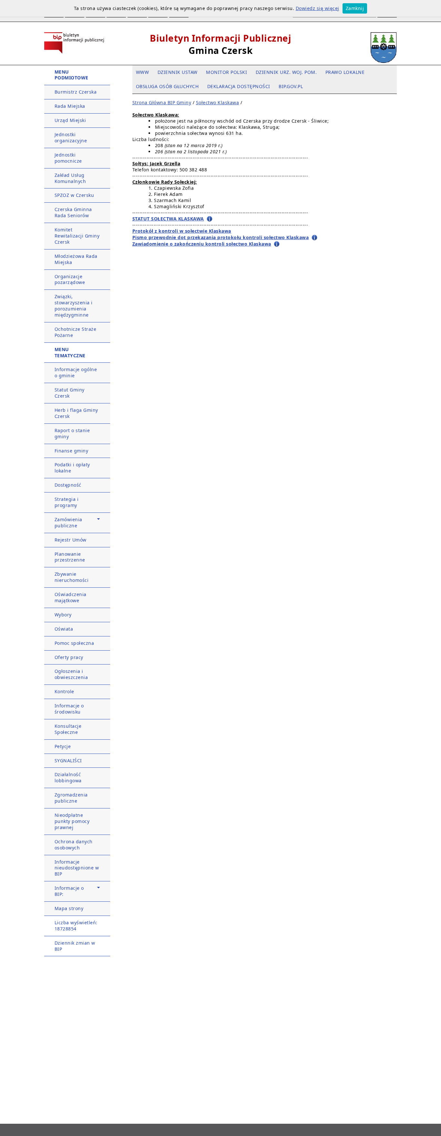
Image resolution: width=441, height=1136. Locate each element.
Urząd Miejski (70, 120)
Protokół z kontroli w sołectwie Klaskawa (181, 231)
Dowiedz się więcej (317, 8)
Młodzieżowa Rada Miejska (76, 259)
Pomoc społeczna (74, 643)
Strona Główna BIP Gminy (161, 102)
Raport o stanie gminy (72, 433)
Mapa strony (69, 908)
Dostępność (68, 485)
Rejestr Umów (71, 540)
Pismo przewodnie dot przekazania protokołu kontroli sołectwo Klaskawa (220, 237)
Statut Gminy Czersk (70, 393)
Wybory (63, 615)
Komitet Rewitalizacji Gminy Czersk (77, 236)
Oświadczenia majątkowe (71, 597)
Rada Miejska (70, 106)
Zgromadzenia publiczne (71, 798)
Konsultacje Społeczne (68, 729)
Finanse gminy (71, 451)
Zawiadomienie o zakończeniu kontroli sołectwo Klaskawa (201, 244)
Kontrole (64, 691)
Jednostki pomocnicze (68, 158)
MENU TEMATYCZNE (70, 352)
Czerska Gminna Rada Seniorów (73, 212)
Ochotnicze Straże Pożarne (76, 332)
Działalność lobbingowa (68, 777)
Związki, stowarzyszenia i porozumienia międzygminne (74, 305)
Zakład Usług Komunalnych (70, 178)
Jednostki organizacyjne (71, 137)
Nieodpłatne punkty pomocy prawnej (72, 821)
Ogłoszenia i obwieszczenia (71, 674)
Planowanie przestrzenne (70, 557)
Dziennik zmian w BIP (75, 946)
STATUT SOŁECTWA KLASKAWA (168, 219)
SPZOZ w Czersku (74, 195)
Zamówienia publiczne (68, 522)
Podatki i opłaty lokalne (72, 468)
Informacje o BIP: (69, 891)
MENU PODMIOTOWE (71, 75)
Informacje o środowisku (69, 709)
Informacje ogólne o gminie (76, 372)
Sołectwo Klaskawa (217, 102)
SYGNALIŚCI (68, 760)
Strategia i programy (67, 502)
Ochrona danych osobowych (74, 844)
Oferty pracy (69, 657)
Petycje (63, 746)
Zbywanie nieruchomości (72, 577)
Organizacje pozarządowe (70, 279)
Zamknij (355, 8)
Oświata (64, 629)
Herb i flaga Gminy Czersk (76, 413)
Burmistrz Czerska (76, 92)
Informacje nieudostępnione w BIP (77, 868)
